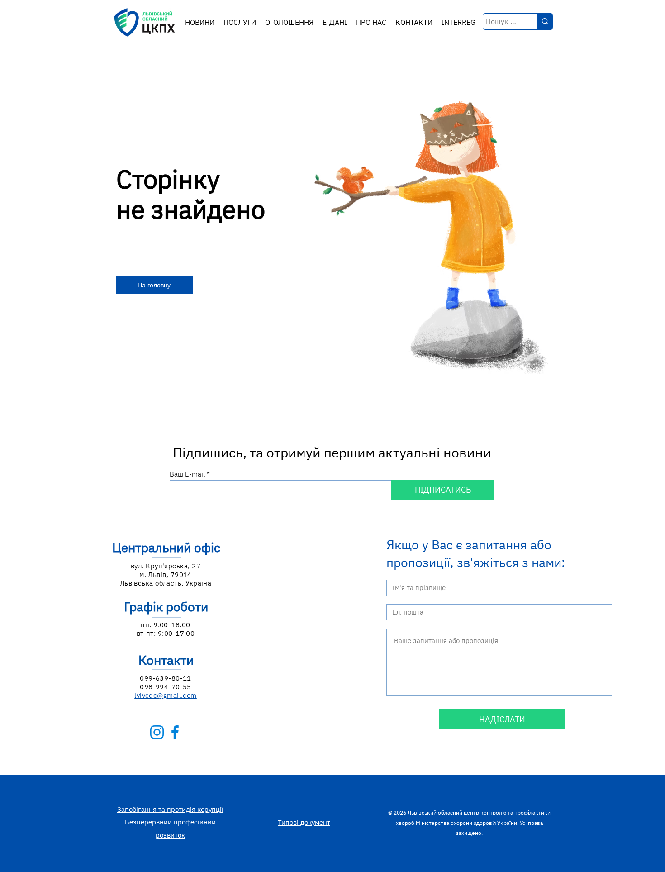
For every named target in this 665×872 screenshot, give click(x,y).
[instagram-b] (157, 732)
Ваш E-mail (187, 474)
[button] (240, 22)
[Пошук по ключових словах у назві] (545, 21)
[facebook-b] (175, 732)
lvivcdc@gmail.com (165, 695)
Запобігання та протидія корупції (170, 809)
